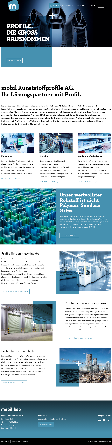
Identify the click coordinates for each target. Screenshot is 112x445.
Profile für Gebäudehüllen (14, 383)
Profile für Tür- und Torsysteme (80, 338)
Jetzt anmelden (46, 424)
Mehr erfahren (14, 61)
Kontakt (25, 441)
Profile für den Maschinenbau (15, 292)
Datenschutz (16, 441)
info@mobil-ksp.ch (8, 428)
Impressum (5, 441)
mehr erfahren (71, 235)
